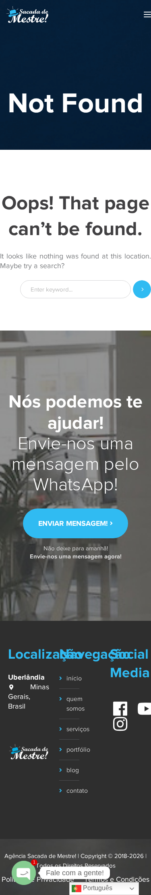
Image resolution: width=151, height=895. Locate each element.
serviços (77, 729)
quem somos (75, 703)
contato (77, 790)
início (74, 678)
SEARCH (142, 289)
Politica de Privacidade (38, 879)
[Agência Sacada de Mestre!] (27, 14)
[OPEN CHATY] (24, 873)
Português (96, 888)
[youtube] (142, 705)
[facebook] (116, 705)
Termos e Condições (116, 879)
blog (72, 770)
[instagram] (116, 720)
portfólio (78, 749)
